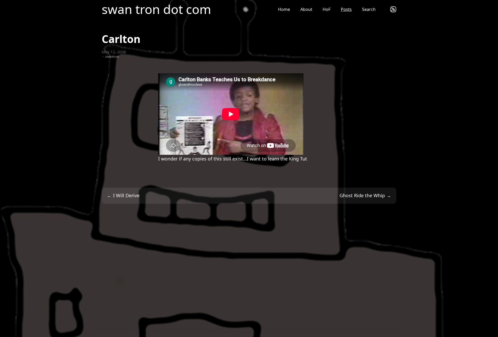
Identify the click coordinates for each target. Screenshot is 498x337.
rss (393, 9)
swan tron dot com (156, 9)
